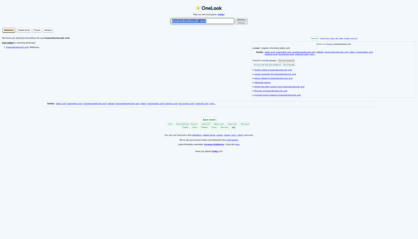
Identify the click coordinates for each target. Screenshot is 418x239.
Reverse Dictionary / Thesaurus (186, 124)
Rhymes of (270, 91)
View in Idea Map (288, 65)
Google (322, 38)
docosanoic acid (286, 54)
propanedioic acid (364, 52)
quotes (219, 135)
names (227, 135)
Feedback (204, 127)
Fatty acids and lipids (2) (286, 60)
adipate (319, 52)
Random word (219, 124)
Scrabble (347, 38)
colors (240, 135)
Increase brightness (214, 144)
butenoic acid (271, 54)
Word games (245, 124)
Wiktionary (330, 44)
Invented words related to (277, 95)
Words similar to (273, 70)
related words (209, 135)
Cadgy (221, 14)
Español (185, 127)
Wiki (336, 38)
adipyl (352, 52)
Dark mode (224, 127)
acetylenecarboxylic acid (303, 52)
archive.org (353, 38)
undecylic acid (301, 54)
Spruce (194, 127)
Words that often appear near (279, 87)
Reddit (341, 38)
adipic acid (270, 52)
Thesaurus (241, 23)
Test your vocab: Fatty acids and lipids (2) (267, 65)
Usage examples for (275, 74)
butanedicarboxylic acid (17, 47)
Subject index (232, 124)
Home (170, 124)
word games (232, 140)
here (237, 144)
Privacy (214, 127)
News (327, 38)
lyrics (233, 135)
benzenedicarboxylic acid (336, 52)
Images (332, 38)
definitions (197, 135)
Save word (314, 38)
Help (233, 127)
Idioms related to (273, 78)
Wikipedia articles (262, 82)
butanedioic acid (283, 52)
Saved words (205, 124)
